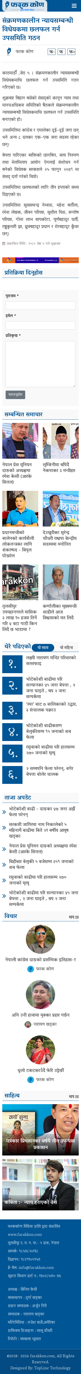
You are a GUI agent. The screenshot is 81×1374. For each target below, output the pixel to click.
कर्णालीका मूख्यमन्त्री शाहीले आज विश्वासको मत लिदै (59, 612)
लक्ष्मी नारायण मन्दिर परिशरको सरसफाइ (51, 661)
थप (71, 917)
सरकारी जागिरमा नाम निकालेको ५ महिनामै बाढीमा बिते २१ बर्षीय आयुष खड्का (39, 831)
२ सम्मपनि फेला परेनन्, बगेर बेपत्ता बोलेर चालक (49, 772)
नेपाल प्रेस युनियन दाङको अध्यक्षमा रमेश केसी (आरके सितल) (17, 474)
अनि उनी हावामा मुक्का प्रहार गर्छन (41, 1015)
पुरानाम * (12, 297)
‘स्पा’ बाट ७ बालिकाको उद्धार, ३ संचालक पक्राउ (51, 707)
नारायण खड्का (45, 1024)
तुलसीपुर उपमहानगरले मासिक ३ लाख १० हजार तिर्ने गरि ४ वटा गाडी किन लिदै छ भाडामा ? (19, 618)
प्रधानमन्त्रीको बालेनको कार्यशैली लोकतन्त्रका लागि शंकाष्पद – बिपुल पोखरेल (18, 544)
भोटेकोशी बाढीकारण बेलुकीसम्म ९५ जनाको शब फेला (48, 732)
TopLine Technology (52, 1368)
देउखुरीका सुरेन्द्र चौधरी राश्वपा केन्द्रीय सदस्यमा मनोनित (59, 539)
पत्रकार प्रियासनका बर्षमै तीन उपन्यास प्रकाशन (40, 1145)
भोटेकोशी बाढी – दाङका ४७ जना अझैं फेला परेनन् (42, 812)
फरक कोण (24, 52)
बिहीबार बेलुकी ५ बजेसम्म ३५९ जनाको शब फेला (41, 865)
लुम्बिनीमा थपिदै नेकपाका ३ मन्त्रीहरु (59, 468)
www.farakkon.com (25, 1235)
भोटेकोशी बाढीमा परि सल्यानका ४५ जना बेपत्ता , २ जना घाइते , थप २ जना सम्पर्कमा (50, 688)
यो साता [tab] (43, 648)
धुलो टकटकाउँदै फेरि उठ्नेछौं (41, 1071)
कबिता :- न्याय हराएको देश (30, 1202)
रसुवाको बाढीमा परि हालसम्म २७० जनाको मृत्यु (50, 750)
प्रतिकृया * (13, 336)
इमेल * (11, 316)
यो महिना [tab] (66, 648)
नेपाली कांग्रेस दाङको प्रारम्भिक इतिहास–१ (40, 960)
